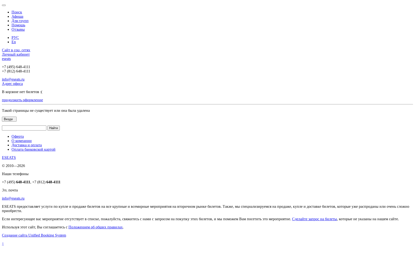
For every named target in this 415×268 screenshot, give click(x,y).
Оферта (18, 136)
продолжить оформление (22, 100)
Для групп (20, 21)
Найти (53, 128)
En (14, 42)
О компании (22, 141)
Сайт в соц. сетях (16, 50)
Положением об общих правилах (95, 227)
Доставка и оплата (27, 145)
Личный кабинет (16, 54)
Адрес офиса (12, 84)
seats (6, 59)
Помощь (18, 25)
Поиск (17, 12)
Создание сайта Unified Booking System (34, 235)
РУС (15, 38)
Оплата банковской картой (33, 149)
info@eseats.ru (13, 79)
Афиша (17, 16)
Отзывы (18, 29)
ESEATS (9, 157)
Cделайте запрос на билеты (314, 219)
